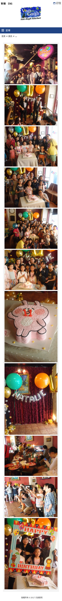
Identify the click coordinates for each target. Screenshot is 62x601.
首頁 (3, 36)
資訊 (10, 36)
